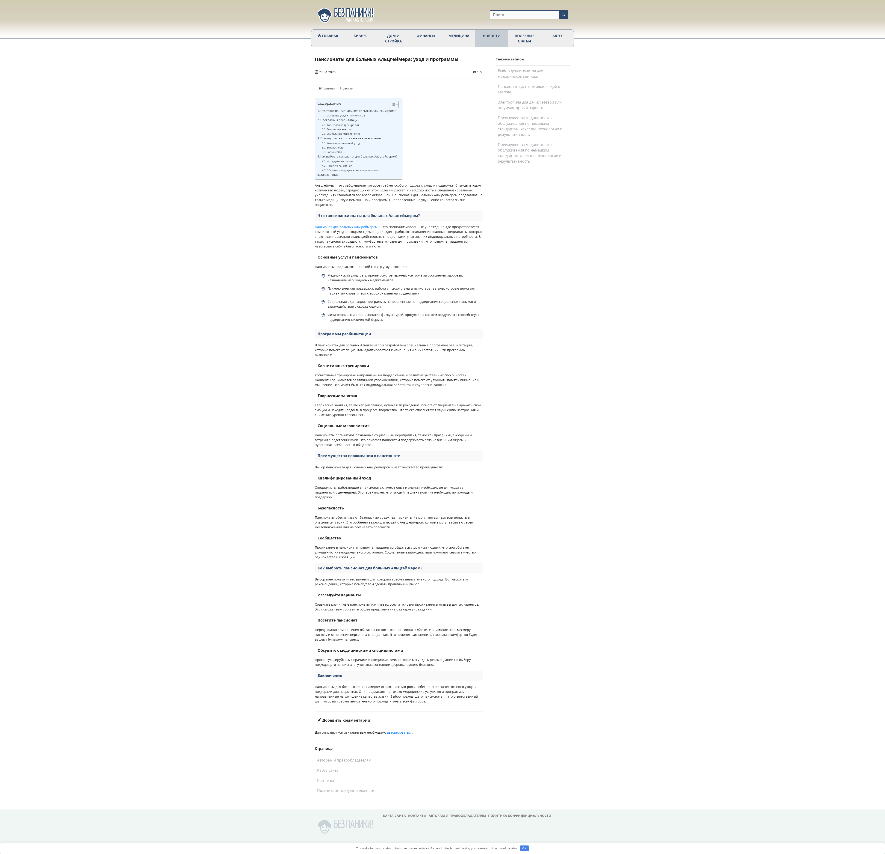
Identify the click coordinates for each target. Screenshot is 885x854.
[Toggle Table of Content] (392, 104)
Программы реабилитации (339, 120)
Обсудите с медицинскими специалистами (353, 170)
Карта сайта (327, 770)
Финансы (426, 35)
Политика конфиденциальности (345, 790)
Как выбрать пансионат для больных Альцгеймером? (359, 156)
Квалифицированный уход (343, 143)
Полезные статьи (524, 38)
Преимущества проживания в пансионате (350, 138)
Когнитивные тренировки (343, 125)
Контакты (325, 780)
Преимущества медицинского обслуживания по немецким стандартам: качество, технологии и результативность (530, 126)
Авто (557, 35)
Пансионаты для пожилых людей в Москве (529, 89)
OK (524, 848)
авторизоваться (399, 732)
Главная (329, 35)
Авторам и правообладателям (344, 760)
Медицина (458, 35)
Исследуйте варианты (340, 161)
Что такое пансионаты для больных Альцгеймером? (358, 111)
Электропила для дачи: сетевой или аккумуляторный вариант (530, 105)
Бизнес (361, 35)
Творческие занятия (339, 129)
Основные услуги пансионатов (346, 115)
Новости (491, 35)
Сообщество (334, 152)
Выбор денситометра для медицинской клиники (520, 73)
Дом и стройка (393, 38)
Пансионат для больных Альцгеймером (346, 227)
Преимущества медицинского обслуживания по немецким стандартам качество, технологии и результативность (529, 153)
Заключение (329, 175)
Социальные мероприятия (343, 133)
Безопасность (335, 147)
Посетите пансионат (339, 165)
